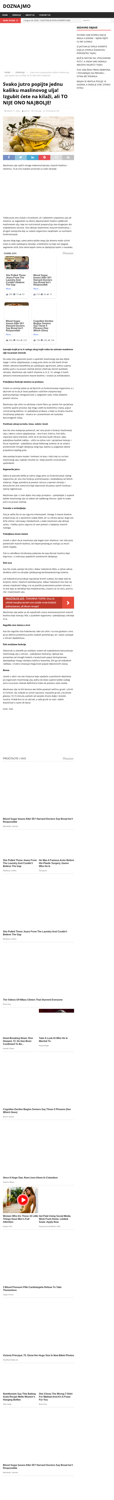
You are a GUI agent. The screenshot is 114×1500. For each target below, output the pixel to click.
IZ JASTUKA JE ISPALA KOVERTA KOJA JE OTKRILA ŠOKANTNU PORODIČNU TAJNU (92, 50)
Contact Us (44, 15)
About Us (30, 15)
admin (27, 111)
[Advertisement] (38, 48)
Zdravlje (16, 15)
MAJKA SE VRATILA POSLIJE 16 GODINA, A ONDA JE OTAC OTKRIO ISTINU (93, 84)
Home (5, 15)
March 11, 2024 (13, 111)
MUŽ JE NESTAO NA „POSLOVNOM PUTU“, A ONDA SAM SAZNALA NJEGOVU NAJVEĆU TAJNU (93, 61)
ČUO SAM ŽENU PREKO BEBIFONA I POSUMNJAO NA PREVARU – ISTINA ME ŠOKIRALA (93, 73)
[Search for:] (96, 20)
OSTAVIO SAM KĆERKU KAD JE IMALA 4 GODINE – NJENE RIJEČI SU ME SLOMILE (92, 38)
